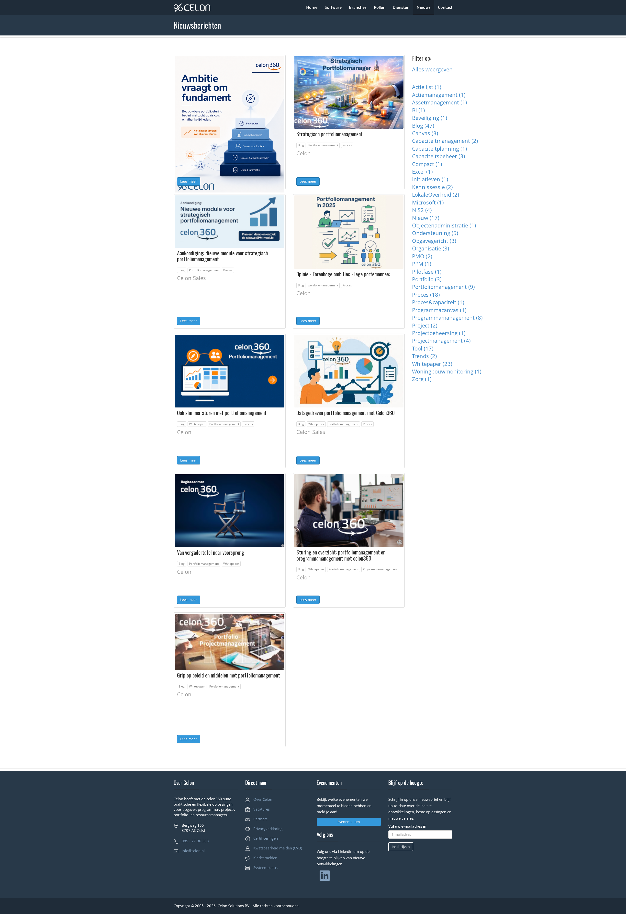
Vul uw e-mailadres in (407, 826)
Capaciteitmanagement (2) (445, 140)
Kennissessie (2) (432, 187)
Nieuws (424, 7)
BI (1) (418, 110)
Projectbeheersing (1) (439, 333)
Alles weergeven (432, 69)
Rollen (379, 7)
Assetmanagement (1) (439, 102)
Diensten (401, 7)
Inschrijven (401, 846)
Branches (358, 7)
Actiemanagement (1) (439, 94)
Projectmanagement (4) (441, 340)
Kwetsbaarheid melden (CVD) (277, 848)
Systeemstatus (265, 867)
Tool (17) (423, 348)
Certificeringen (265, 838)
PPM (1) (421, 263)
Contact (445, 7)
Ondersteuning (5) (435, 233)
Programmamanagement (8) (447, 317)
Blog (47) (423, 125)
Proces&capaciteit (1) (438, 302)
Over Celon (262, 799)
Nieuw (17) (425, 217)
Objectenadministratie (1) (444, 225)
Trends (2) (424, 356)
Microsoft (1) (428, 202)
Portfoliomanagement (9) (443, 286)
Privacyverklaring (267, 828)
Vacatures (261, 809)
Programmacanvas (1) (439, 310)
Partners (260, 818)
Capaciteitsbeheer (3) (438, 156)
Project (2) (424, 325)
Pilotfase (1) (427, 271)
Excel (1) (422, 171)
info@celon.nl (193, 850)
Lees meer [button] (188, 181)
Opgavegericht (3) (434, 240)
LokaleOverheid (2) (435, 194)
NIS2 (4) (422, 210)
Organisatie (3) (430, 248)
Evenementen (348, 821)
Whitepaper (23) (432, 363)
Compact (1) (427, 164)
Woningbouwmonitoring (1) (446, 371)
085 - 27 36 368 (195, 840)
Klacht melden (265, 857)
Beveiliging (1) (429, 117)
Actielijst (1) (426, 86)
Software (333, 7)
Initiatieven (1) (430, 179)
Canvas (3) (425, 133)
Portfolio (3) (427, 279)
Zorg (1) (422, 379)
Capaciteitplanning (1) (439, 148)
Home (311, 7)
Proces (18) (426, 294)
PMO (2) (422, 256)
